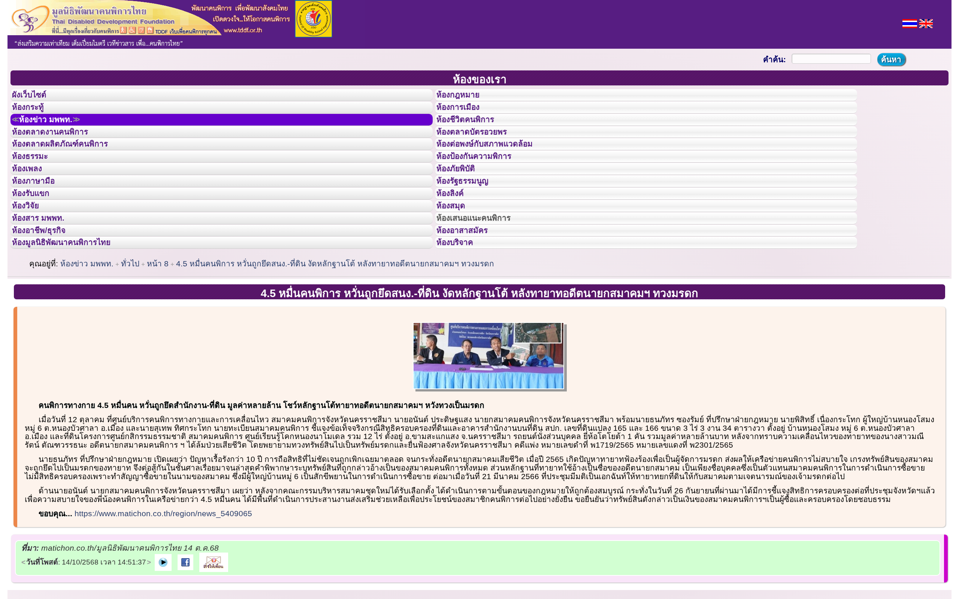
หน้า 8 (158, 322)
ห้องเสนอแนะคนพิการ (483, 265)
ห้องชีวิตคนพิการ (473, 130)
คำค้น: (774, 59)
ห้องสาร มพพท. (44, 265)
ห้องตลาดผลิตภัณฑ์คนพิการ (70, 164)
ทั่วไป (130, 322)
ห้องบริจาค (461, 298)
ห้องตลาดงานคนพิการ (59, 147)
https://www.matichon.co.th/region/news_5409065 (163, 572)
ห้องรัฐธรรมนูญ (469, 214)
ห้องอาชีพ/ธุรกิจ (46, 282)
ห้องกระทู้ (33, 114)
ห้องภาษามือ (39, 214)
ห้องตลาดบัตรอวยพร (480, 147)
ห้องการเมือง (464, 114)
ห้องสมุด (455, 248)
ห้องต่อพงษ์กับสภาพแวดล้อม (495, 164)
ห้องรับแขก (36, 231)
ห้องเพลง (32, 198)
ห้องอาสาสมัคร (469, 282)
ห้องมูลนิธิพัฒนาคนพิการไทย (72, 298)
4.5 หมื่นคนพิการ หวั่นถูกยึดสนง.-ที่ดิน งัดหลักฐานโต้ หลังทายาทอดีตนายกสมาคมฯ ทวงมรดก (335, 322)
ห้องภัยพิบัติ (461, 198)
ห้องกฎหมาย (464, 97)
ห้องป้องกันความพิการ (483, 181)
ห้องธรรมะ (35, 181)
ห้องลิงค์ (455, 231)
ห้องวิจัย (30, 248)
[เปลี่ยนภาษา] (909, 22)
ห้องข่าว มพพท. (55, 130)
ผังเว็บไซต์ (35, 97)
